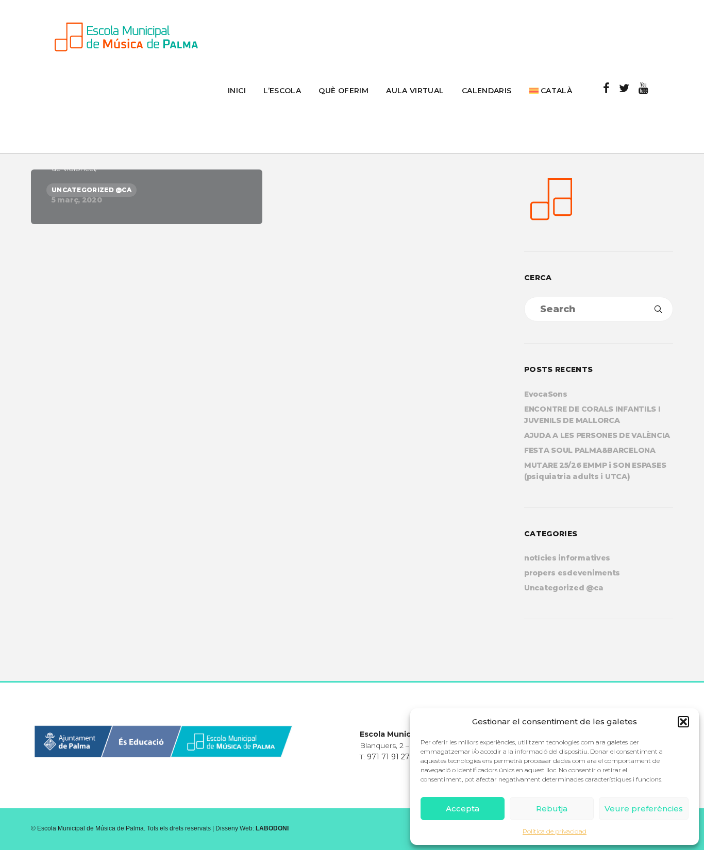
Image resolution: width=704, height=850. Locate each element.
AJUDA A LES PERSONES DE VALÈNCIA (597, 435)
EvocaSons (545, 394)
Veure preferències (644, 808)
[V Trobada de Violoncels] (146, 196)
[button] (683, 722)
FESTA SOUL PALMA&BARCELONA (590, 450)
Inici (237, 90)
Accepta (462, 808)
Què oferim (343, 90)
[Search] (658, 309)
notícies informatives (567, 558)
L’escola (282, 90)
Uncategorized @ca (563, 587)
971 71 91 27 (388, 756)
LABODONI (272, 828)
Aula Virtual (415, 90)
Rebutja (551, 808)
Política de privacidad (554, 831)
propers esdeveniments (572, 572)
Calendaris (487, 90)
